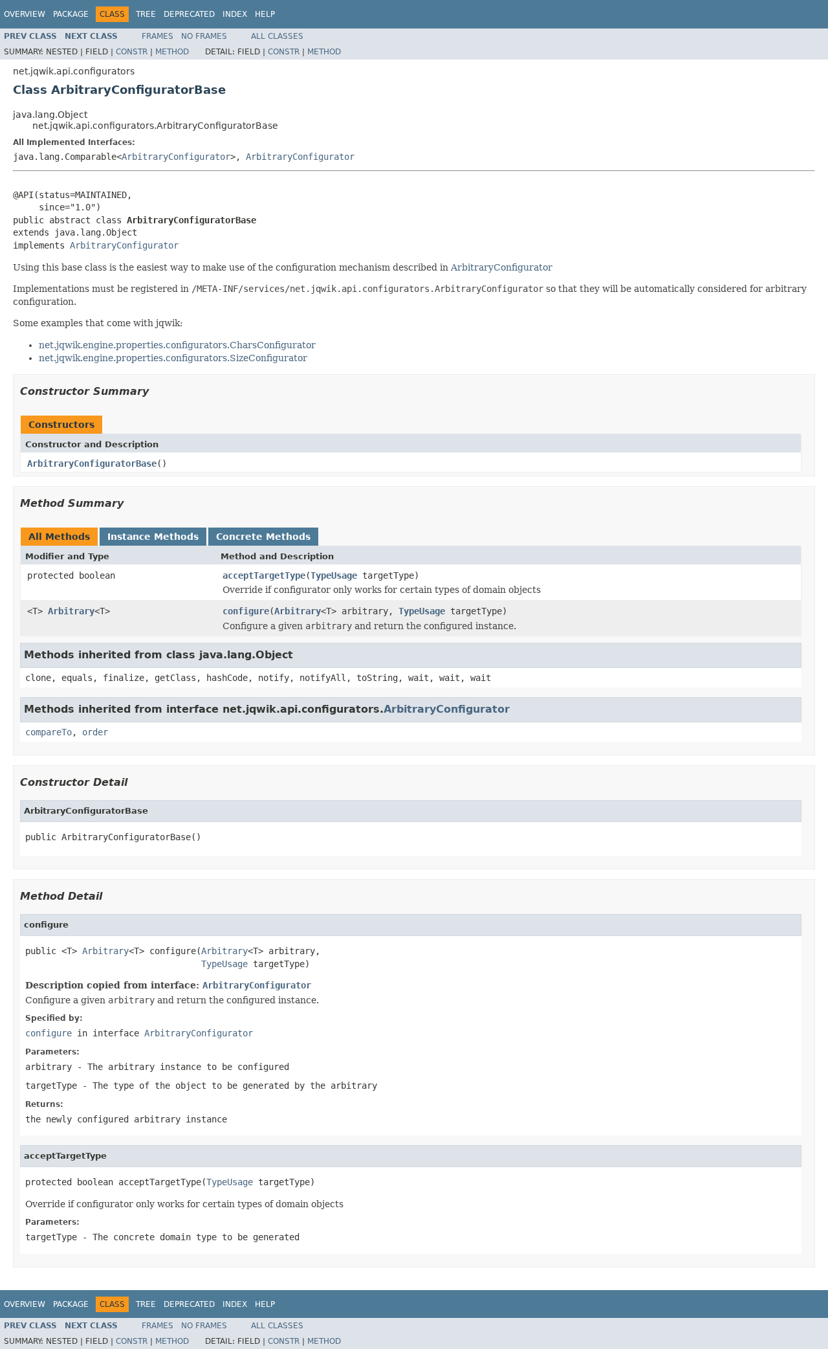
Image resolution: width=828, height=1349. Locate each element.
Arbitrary (71, 611)
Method (172, 51)
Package (71, 14)
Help (265, 14)
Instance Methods (153, 536)
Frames (157, 36)
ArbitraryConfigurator (176, 156)
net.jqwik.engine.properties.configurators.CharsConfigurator (177, 345)
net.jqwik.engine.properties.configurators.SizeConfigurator (173, 358)
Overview (24, 14)
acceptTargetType (264, 575)
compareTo (48, 732)
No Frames (204, 36)
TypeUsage (333, 575)
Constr (131, 51)
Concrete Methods (263, 536)
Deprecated (189, 14)
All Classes (277, 36)
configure (246, 611)
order (95, 732)
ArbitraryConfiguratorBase (92, 463)
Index (235, 14)
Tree (146, 14)
